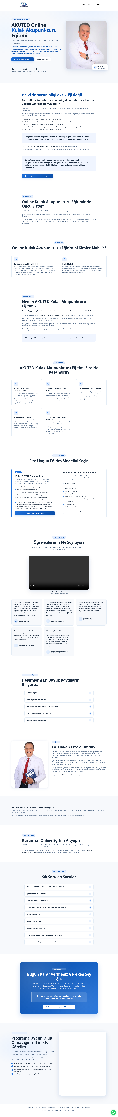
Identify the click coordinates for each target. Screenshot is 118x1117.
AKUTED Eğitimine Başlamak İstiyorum (58, 1007)
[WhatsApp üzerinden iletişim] (113, 1112)
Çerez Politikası (52, 1107)
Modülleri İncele (42, 59)
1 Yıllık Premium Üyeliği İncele (35, 513)
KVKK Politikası (42, 1107)
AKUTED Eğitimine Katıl (21, 59)
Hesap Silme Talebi (86, 1107)
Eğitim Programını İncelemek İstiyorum (37, 176)
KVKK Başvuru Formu (63, 1107)
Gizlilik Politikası (75, 1107)
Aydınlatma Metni (32, 1107)
